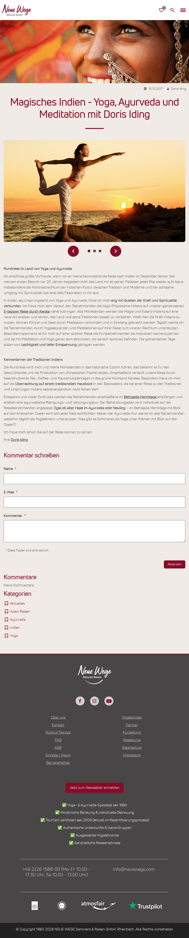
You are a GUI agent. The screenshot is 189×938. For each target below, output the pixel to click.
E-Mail (9, 492)
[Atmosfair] (98, 905)
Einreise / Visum (58, 755)
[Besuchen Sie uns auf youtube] (108, 700)
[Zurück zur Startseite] (16, 10)
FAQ (58, 740)
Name (9, 469)
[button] (183, 10)
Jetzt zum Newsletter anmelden (94, 787)
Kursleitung (132, 732)
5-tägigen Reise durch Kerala (27, 311)
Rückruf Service (58, 732)
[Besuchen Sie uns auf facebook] (80, 700)
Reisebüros (132, 740)
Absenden (175, 564)
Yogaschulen (132, 717)
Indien (15, 627)
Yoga (14, 636)
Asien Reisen (20, 611)
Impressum (132, 755)
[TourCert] (61, 905)
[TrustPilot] (145, 905)
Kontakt (58, 725)
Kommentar (13, 516)
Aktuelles (17, 603)
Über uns (58, 717)
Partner (132, 725)
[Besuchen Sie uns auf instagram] (94, 700)
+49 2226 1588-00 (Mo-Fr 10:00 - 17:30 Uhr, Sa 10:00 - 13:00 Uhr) (56, 872)
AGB (58, 747)
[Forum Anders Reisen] (34, 905)
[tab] (89, 251)
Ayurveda (18, 619)
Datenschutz (132, 747)
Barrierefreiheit (58, 763)
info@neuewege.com (133, 869)
